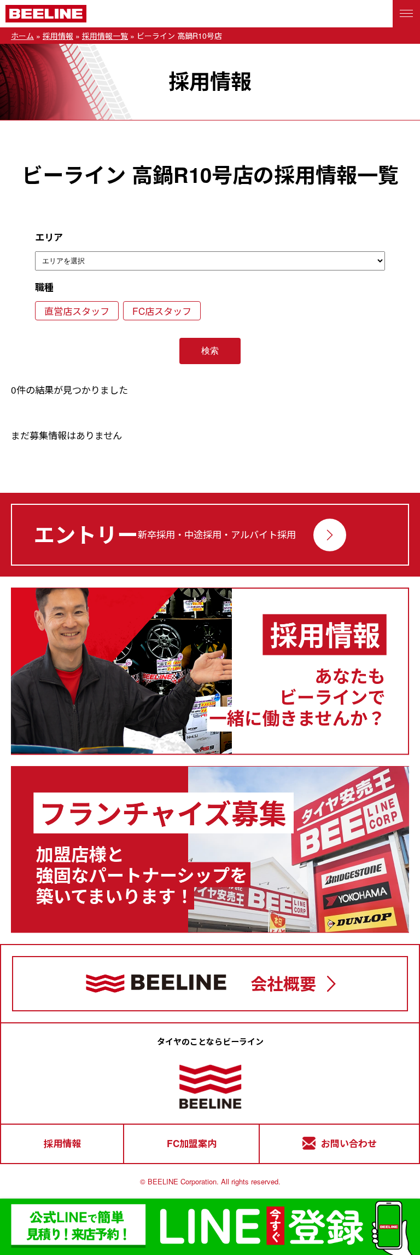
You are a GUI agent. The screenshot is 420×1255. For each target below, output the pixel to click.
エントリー (86, 534)
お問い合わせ (349, 1143)
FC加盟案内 (192, 1143)
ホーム (22, 35)
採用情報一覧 (105, 35)
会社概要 (283, 983)
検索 (210, 350)
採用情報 (58, 35)
